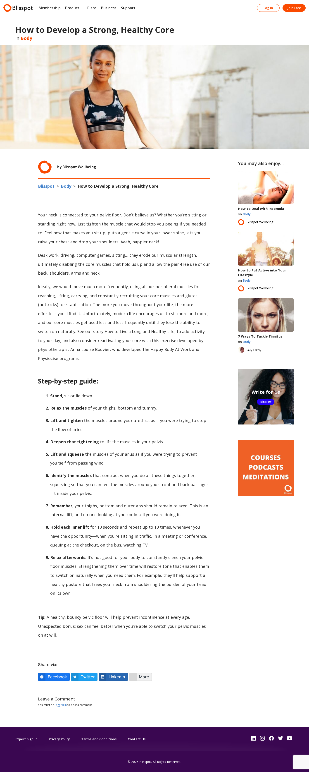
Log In (268, 8)
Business (108, 7)
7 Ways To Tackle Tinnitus (260, 336)
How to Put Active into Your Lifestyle (262, 272)
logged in (61, 705)
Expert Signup (26, 739)
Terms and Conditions (98, 739)
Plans (92, 7)
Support (128, 7)
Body (26, 38)
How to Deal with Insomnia (261, 208)
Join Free (294, 8)
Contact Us (136, 739)
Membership (50, 7)
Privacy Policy (59, 739)
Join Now (265, 402)
